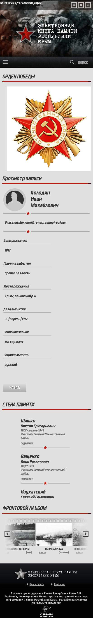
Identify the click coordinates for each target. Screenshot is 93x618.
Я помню (59, 584)
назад (14, 387)
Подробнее (27, 443)
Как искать (37, 584)
